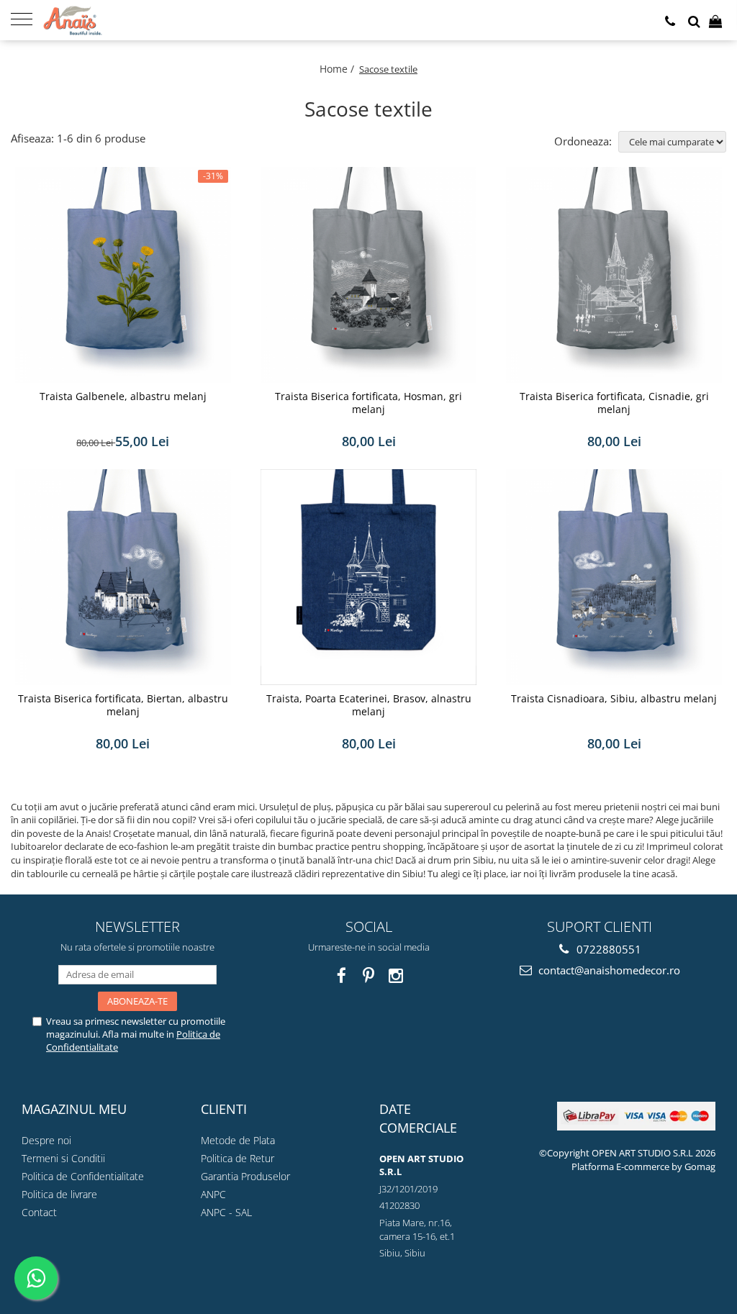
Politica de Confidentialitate (83, 1176)
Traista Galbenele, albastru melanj (123, 396)
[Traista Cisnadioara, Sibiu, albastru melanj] (614, 577)
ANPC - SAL (226, 1212)
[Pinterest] (368, 975)
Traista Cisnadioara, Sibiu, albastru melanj (614, 698)
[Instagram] (396, 975)
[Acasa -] (115, 20)
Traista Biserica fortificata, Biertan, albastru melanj (123, 705)
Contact (39, 1212)
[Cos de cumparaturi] (715, 21)
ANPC (213, 1194)
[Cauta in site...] (694, 21)
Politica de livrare (59, 1194)
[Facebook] (341, 975)
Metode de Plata (238, 1140)
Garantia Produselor (245, 1176)
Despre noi (46, 1140)
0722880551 (607, 949)
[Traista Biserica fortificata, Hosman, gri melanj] (368, 275)
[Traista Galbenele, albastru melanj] (123, 275)
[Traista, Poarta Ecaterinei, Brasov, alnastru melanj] (368, 577)
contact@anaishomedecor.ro (607, 970)
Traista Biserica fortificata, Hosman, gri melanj (368, 403)
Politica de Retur (237, 1158)
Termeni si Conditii (63, 1158)
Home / (338, 69)
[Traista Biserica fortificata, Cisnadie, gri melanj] (614, 275)
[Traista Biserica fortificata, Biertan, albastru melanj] (123, 577)
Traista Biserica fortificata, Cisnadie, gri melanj (614, 403)
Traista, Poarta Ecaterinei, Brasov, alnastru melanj (368, 705)
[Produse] (27, 18)
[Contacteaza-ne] (670, 21)
